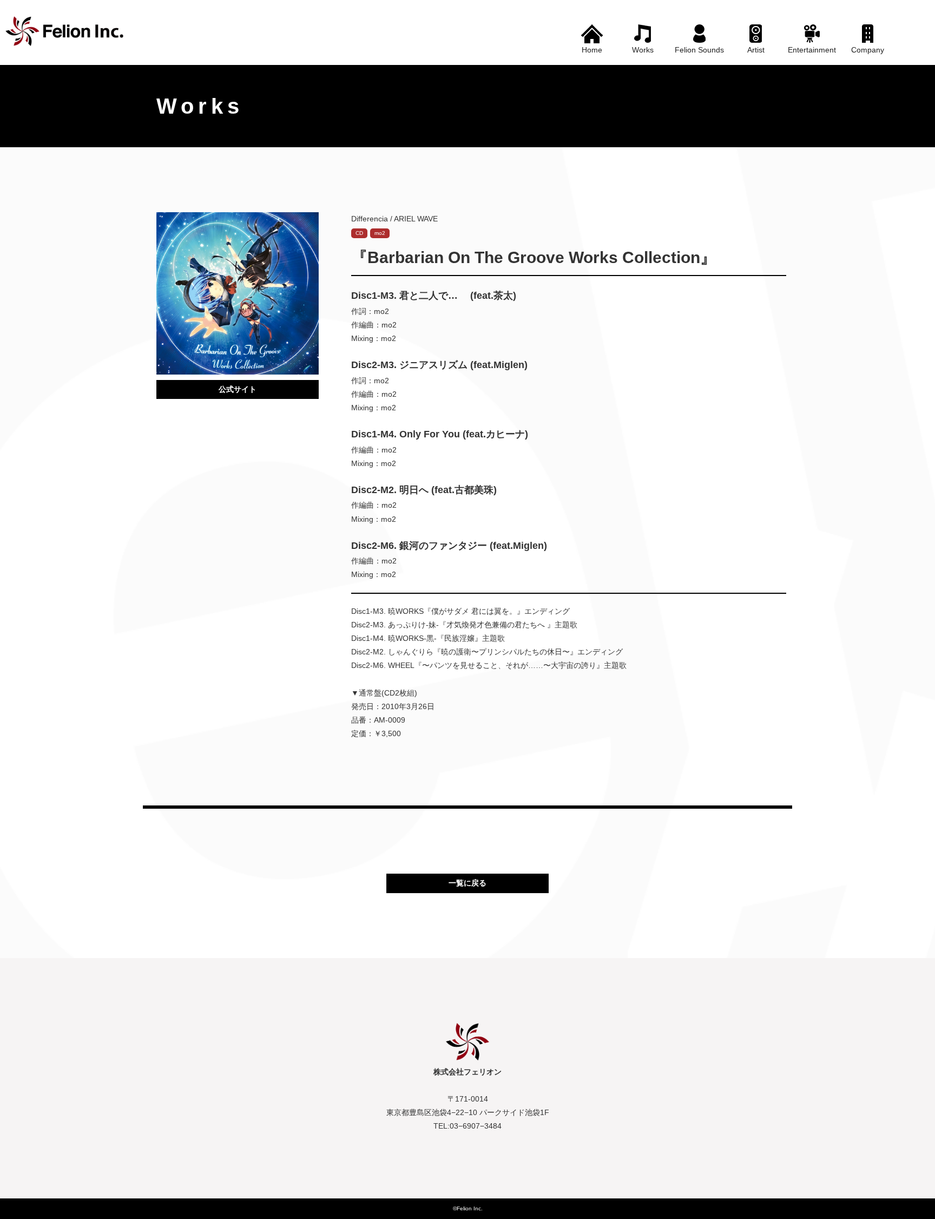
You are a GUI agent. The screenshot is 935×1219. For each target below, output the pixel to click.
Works (643, 49)
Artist (756, 49)
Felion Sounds (699, 49)
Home (592, 49)
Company (867, 49)
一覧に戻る (467, 883)
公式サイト (237, 389)
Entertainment (812, 49)
